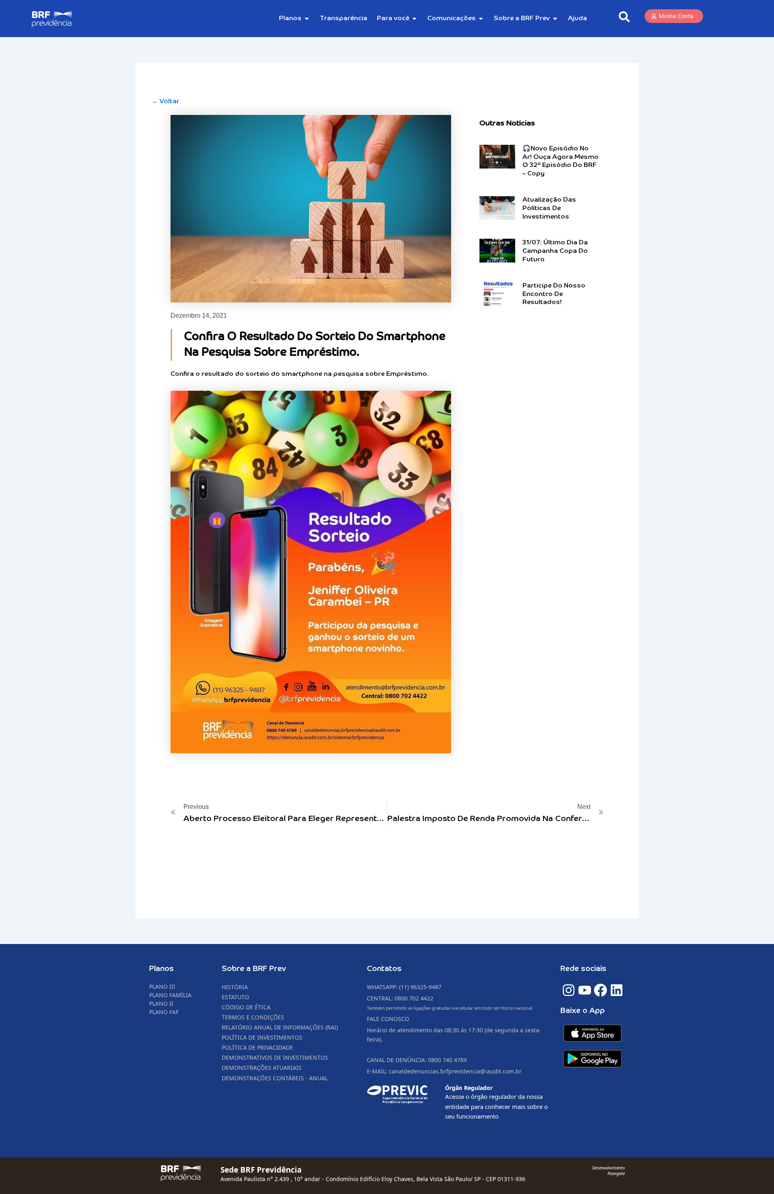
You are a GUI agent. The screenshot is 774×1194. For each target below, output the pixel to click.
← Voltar (165, 101)
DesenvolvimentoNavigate (608, 1170)
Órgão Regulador (469, 1088)
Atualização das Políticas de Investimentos (549, 208)
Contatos (384, 969)
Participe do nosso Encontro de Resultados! (553, 294)
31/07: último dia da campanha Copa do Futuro (555, 251)
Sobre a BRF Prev (254, 969)
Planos (161, 969)
